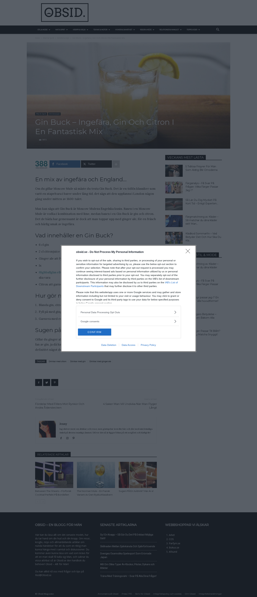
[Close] (189, 252)
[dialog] (128, 298)
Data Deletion (108, 345)
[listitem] (128, 312)
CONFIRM (95, 332)
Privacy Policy (148, 345)
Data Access (128, 345)
